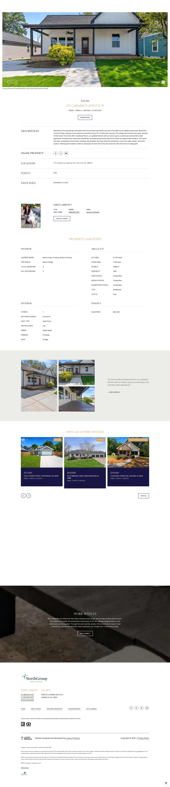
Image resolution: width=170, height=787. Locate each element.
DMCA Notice (25, 768)
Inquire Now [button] (85, 117)
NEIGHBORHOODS (74, 709)
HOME (23, 709)
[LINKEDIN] (142, 708)
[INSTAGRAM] (136, 708)
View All (144, 496)
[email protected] (43, 88)
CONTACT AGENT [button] (62, 218)
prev (9, 82)
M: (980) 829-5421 (27, 695)
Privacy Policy (143, 738)
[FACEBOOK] (131, 708)
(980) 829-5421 (74, 212)
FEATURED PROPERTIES (54, 709)
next (15, 82)
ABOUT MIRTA (36, 709)
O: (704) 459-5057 (27, 697)
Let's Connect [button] (85, 633)
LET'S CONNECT (91, 709)
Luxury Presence (73, 738)
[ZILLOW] (147, 708)
